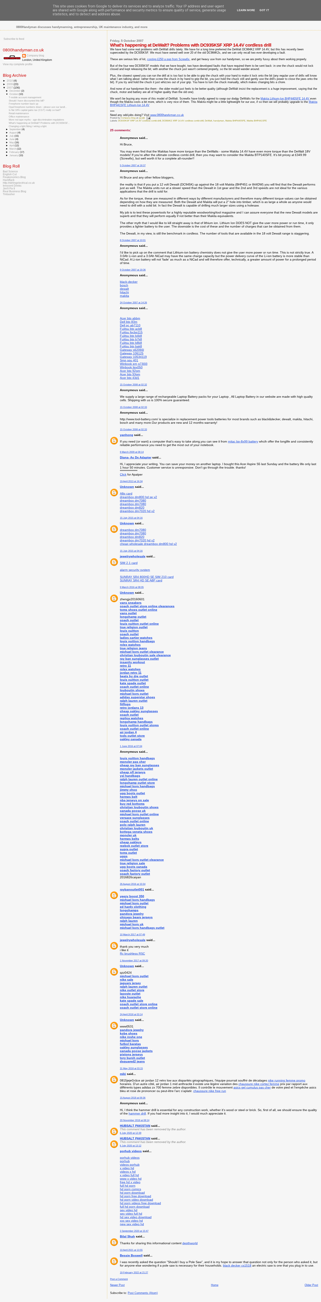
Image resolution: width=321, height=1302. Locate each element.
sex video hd (128, 1210)
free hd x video (130, 1182)
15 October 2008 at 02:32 (133, 384)
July (11, 136)
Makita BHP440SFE (235, 120)
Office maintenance (19, 116)
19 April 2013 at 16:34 (131, 481)
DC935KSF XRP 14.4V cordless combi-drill (139, 120)
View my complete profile (18, 64)
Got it (264, 10)
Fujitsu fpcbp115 (131, 332)
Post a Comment (119, 1279)
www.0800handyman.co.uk (167, 115)
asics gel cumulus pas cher (252, 1087)
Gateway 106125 (131, 353)
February (14, 152)
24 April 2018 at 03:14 (131, 1014)
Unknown (127, 486)
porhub (125, 1161)
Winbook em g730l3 (133, 364)
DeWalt (208, 120)
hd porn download (132, 1192)
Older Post (311, 1285)
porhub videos (131, 1151)
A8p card (126, 493)
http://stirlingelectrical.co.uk (19, 182)
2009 (10, 84)
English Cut (10, 174)
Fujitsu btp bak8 (131, 346)
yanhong (126, 435)
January (14, 155)
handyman (218, 120)
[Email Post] (148, 118)
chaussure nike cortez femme (258, 1084)
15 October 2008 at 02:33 (133, 407)
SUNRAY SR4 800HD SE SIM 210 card (147, 577)
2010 (10, 80)
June (12, 139)
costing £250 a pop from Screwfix (168, 59)
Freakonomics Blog (14, 177)
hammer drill (137, 1113)
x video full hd (129, 1175)
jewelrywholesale (132, 556)
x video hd (127, 1168)
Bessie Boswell (131, 1255)
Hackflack (8, 179)
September (15, 129)
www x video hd (131, 1178)
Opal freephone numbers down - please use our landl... (38, 107)
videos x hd (128, 1171)
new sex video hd (132, 1224)
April (12, 145)
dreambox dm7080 (133, 500)
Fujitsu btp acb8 (131, 329)
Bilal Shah (127, 1236)
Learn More (246, 10)
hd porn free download (135, 1196)
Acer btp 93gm (130, 374)
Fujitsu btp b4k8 (131, 336)
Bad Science (10, 171)
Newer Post (117, 1285)
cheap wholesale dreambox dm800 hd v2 (148, 544)
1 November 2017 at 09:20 (134, 960)
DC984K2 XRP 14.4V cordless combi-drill (183, 120)
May (12, 142)
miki (123, 1074)
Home (214, 1285)
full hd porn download (135, 1206)
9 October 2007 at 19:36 (133, 269)
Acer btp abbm (130, 318)
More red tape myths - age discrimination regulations (36, 119)
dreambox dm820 (132, 507)
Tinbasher (9, 194)
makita (124, 296)
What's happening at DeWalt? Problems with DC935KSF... (39, 123)
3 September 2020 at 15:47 (134, 1231)
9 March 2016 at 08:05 (132, 587)
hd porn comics (130, 1189)
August (13, 132)
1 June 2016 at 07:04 (131, 746)
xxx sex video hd (131, 1220)
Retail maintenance (19, 113)
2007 (10, 87)
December (15, 90)
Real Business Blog (14, 191)
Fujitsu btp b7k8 (131, 339)
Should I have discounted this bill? (26, 100)
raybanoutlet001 (132, 889)
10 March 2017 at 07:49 (132, 934)
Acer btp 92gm (130, 371)
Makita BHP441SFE (257, 120)
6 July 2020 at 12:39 (130, 1133)
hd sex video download (136, 1217)
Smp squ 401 (129, 360)
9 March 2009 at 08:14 (132, 452)
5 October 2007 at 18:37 (133, 165)
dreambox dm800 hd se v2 (138, 497)
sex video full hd (131, 1213)
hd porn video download (136, 1199)
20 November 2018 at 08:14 (134, 1120)
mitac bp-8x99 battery (243, 441)
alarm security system (135, 570)
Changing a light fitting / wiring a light (28, 126)
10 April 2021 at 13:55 (131, 1250)
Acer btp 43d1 (129, 378)
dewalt (124, 288)
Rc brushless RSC (132, 953)
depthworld (190, 1243)
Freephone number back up (23, 103)
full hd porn (127, 1185)
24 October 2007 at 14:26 (133, 302)
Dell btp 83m (128, 322)
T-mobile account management (25, 97)
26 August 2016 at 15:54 (132, 884)
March (13, 148)
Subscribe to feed (13, 38)
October (14, 94)
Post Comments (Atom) (143, 1293)
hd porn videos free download (140, 1203)
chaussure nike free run (209, 1091)
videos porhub (130, 1164)
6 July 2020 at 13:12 (130, 1145)
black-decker (129, 282)
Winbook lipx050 (131, 367)
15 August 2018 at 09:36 (132, 1097)
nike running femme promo (286, 1080)
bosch (124, 285)
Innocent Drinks (12, 185)
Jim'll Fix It (9, 188)
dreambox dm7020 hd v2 (137, 511)
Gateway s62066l (132, 350)
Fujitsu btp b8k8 (131, 343)
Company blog (35, 55)
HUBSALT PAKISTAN (135, 1125)
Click (123, 474)
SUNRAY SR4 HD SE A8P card (141, 580)
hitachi (124, 292)
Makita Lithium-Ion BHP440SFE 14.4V (285, 98)
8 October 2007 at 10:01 (133, 240)
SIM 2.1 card (129, 563)
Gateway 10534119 (133, 357)
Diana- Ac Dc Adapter (135, 457)
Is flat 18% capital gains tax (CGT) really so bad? (35, 110)
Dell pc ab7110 (130, 325)
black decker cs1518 (237, 1265)
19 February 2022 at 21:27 (134, 1272)
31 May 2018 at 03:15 (131, 1068)
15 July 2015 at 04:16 (131, 517)
